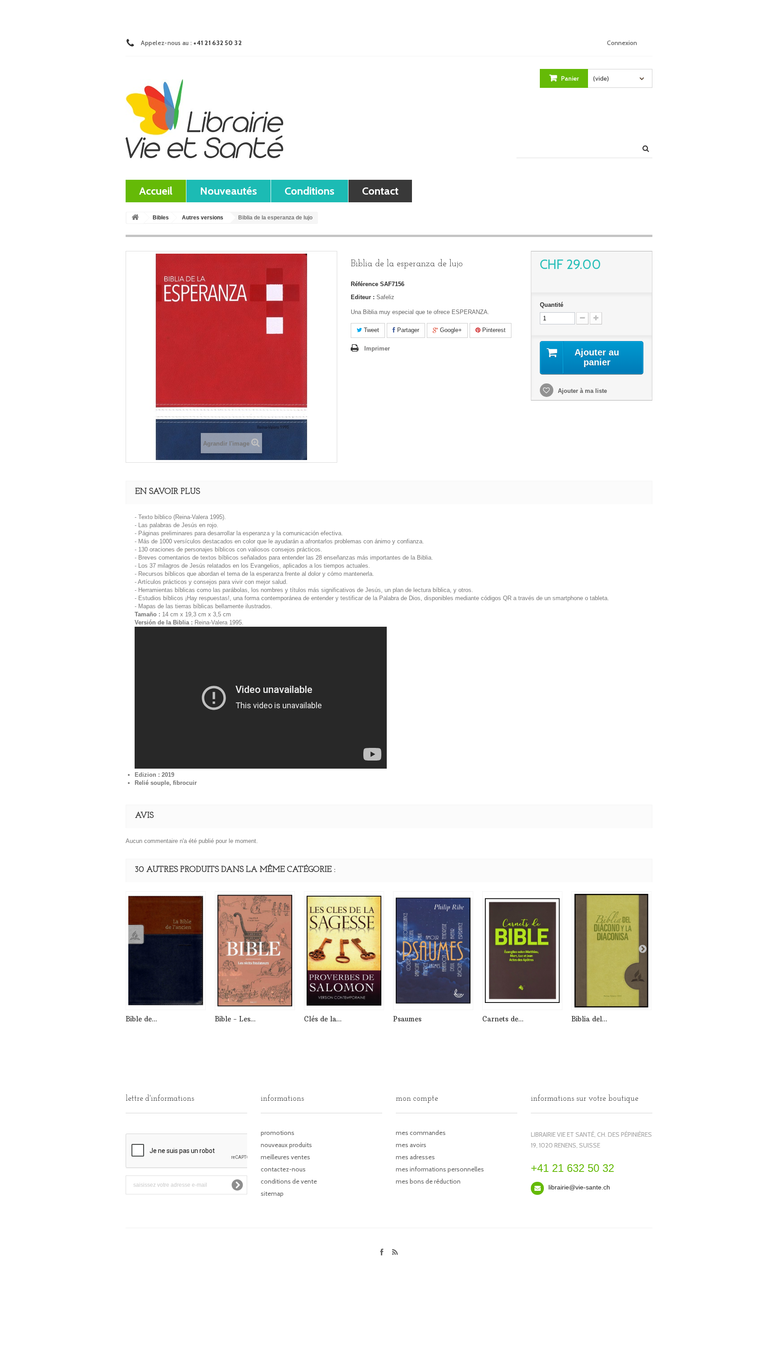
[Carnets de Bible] (522, 950)
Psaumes (407, 1019)
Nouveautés (228, 190)
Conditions (310, 190)
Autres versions (202, 217)
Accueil (155, 190)
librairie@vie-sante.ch (579, 1187)
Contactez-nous (283, 1169)
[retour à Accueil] (135, 217)
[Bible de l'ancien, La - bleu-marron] (166, 950)
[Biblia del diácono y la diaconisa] (611, 950)
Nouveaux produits (286, 1145)
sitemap (272, 1193)
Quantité (551, 304)
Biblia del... (589, 1019)
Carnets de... (503, 1019)
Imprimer (377, 348)
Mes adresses (415, 1157)
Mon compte (417, 1099)
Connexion (622, 43)
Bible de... (141, 1019)
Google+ (450, 330)
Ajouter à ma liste (581, 390)
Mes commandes (421, 1133)
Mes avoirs (411, 1145)
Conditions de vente (289, 1181)
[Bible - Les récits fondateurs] (255, 950)
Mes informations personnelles (440, 1169)
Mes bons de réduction (428, 1181)
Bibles (161, 217)
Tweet (370, 330)
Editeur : (363, 297)
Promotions (277, 1133)
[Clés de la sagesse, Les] (344, 950)
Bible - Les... (235, 1019)
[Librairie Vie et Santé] (204, 118)
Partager (407, 330)
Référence (364, 284)
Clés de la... (323, 1019)
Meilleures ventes (285, 1157)
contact (380, 190)
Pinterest (493, 330)
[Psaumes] (433, 950)
